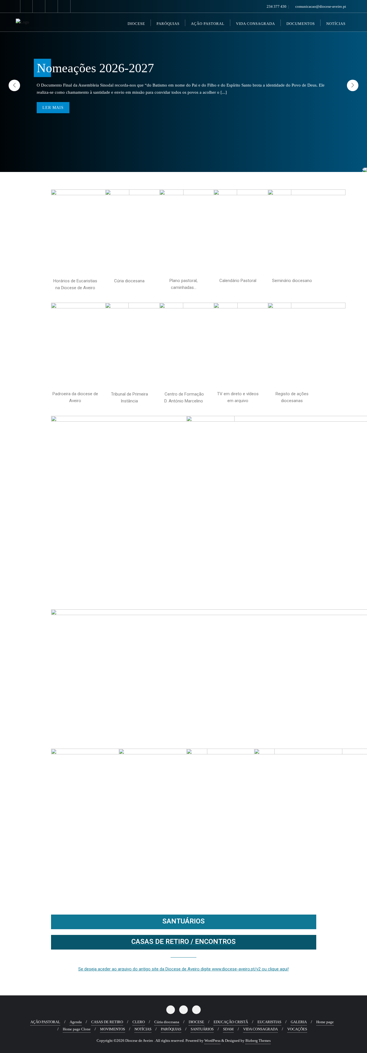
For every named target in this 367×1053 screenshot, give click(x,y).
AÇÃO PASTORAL (45, 1022)
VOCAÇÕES (297, 1029)
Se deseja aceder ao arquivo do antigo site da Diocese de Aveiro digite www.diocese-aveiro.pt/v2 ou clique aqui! (183, 969)
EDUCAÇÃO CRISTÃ (231, 1022)
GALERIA (299, 1022)
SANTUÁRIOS (183, 921)
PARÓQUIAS (171, 1029)
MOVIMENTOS (112, 1029)
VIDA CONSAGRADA (260, 1029)
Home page (325, 1022)
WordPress (212, 1040)
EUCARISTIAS (269, 1022)
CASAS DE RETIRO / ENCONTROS (183, 941)
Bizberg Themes (258, 1040)
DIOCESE (196, 1022)
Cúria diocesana (166, 1022)
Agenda (76, 1022)
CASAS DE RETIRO (107, 1022)
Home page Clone (77, 1029)
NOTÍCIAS (142, 1029)
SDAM (228, 1029)
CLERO (138, 1022)
